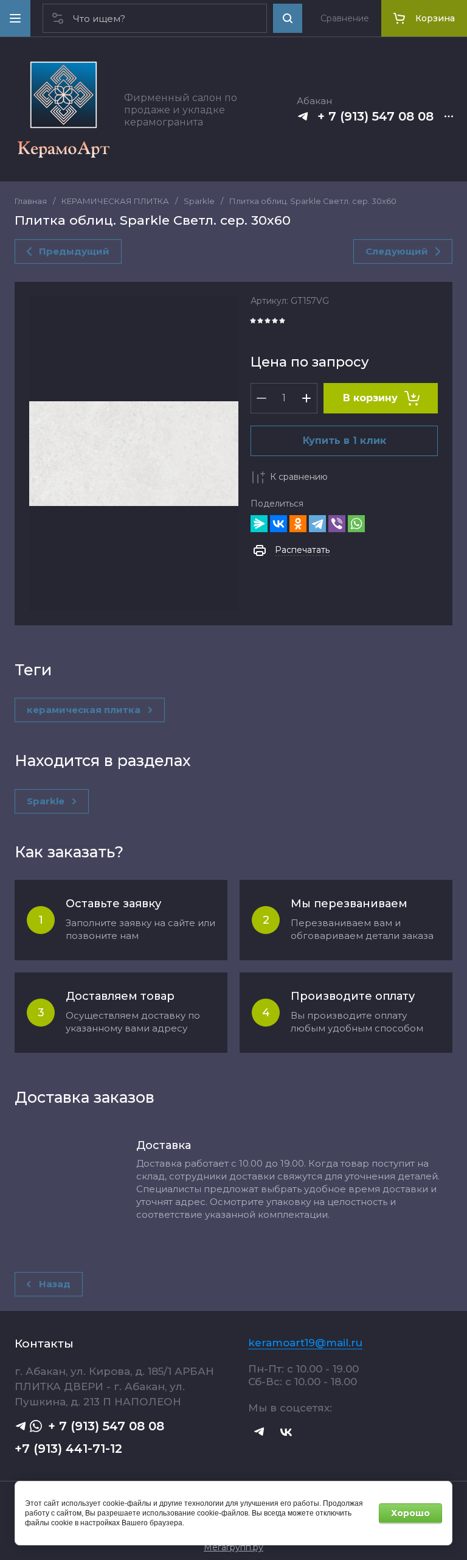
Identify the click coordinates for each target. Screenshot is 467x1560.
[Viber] (336, 523)
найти (287, 18)
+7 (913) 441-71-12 (68, 1448)
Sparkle (199, 201)
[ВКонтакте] (278, 523)
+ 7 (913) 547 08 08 (375, 116)
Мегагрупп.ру (233, 1547)
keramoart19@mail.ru (305, 1343)
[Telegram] (317, 523)
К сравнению (299, 476)
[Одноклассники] (297, 523)
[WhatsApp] (356, 523)
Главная (31, 201)
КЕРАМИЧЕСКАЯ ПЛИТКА (115, 201)
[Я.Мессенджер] (259, 523)
